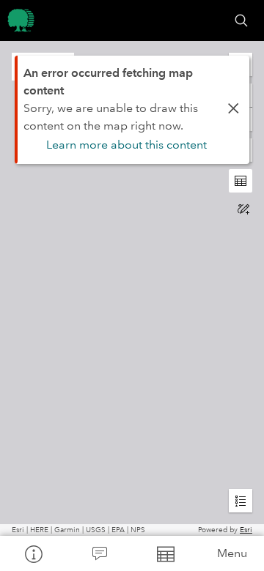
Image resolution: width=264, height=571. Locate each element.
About (33, 553)
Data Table (165, 553)
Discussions (99, 553)
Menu (232, 553)
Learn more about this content (126, 145)
